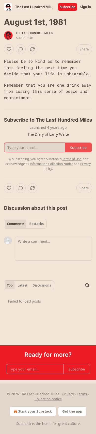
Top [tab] (10, 285)
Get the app (72, 411)
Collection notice (48, 399)
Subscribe (67, 7)
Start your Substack (35, 411)
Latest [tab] (22, 285)
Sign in (85, 7)
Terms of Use (71, 159)
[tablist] (25, 224)
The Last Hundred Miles (34, 33)
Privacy (68, 394)
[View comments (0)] (21, 49)
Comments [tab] (15, 224)
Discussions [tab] (41, 285)
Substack (23, 423)
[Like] (9, 49)
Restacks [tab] (36, 224)
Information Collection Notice (51, 163)
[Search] (87, 285)
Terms (82, 394)
